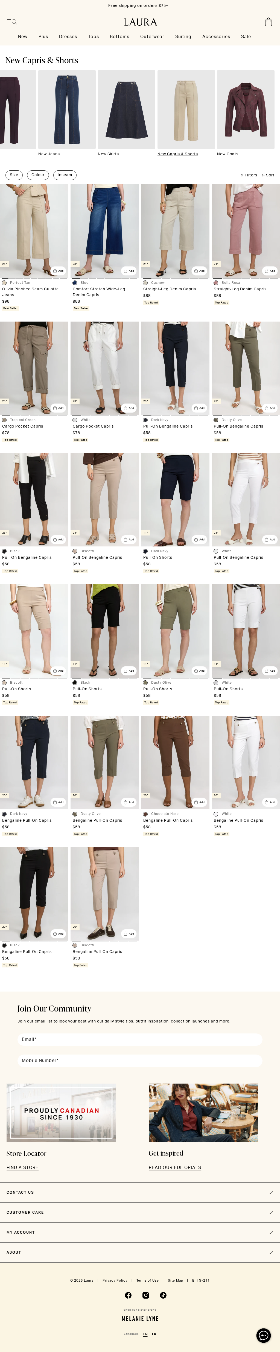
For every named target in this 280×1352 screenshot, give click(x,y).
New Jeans (49, 154)
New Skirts (108, 154)
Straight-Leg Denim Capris (169, 289)
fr (154, 1334)
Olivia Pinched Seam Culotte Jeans (30, 292)
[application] (264, 1336)
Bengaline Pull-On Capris (27, 821)
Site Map (175, 1280)
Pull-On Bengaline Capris (168, 426)
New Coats (227, 154)
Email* (29, 1039)
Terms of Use (147, 1280)
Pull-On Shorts (157, 558)
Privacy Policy (115, 1280)
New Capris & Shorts (178, 154)
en (145, 1334)
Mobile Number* (40, 1060)
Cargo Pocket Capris (22, 426)
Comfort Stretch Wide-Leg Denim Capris (99, 292)
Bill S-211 (201, 1280)
